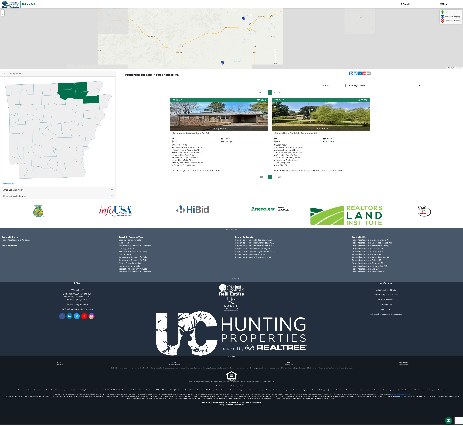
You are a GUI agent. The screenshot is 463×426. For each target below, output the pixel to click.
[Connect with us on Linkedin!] (69, 316)
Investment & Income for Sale (133, 251)
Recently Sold (403, 365)
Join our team (386, 309)
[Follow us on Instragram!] (92, 316)
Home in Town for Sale (129, 266)
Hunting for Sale (126, 248)
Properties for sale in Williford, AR (368, 248)
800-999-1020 (269, 382)
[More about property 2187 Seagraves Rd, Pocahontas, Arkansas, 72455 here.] (219, 135)
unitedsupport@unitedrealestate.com (331, 390)
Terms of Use (289, 365)
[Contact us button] (448, 420)
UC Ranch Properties (385, 300)
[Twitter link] (77, 316)
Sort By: (325, 85)
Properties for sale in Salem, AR (366, 260)
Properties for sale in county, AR (250, 254)
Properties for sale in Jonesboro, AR (368, 272)
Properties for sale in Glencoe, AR (367, 263)
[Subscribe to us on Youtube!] (84, 316)
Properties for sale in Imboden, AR (368, 251)
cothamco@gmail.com (82, 309)
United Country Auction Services (386, 295)
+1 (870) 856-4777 (82, 299)
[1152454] (222, 63)
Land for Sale (125, 243)
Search (406, 4)
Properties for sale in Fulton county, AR (253, 240)
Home (59, 362)
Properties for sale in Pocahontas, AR (369, 266)
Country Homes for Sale (130, 240)
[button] (58, 190)
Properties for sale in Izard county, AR (253, 248)
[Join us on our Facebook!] (62, 316)
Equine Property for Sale (130, 263)
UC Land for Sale (386, 305)
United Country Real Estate (386, 290)
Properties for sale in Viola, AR (366, 269)
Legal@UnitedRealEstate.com (400, 394)
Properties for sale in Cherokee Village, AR (372, 243)
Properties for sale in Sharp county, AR (253, 257)
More (236, 278)
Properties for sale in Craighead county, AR (255, 251)
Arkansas (8, 183)
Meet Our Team (404, 362)
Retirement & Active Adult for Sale (135, 245)
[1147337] (243, 18)
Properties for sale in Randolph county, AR (255, 245)
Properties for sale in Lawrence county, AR (255, 243)
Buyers (174, 362)
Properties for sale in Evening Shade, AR (370, 240)
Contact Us (59, 365)
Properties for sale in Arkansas (16, 240)
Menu (444, 4)
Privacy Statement (174, 365)
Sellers (289, 362)
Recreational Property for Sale (133, 257)
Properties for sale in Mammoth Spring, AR (372, 245)
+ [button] (2, 11)
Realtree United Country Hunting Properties (386, 314)
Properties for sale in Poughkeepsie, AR (370, 257)
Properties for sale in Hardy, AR (366, 254)
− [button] (2, 14)
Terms (460, 68)
